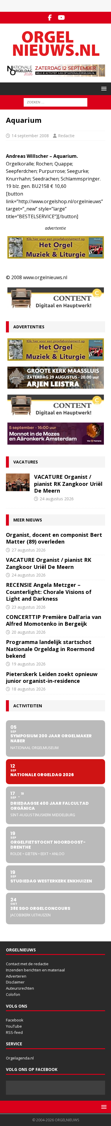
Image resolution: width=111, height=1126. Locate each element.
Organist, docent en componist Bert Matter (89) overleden (54, 538)
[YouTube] (61, 18)
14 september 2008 (30, 135)
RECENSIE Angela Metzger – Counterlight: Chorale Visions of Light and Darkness (48, 591)
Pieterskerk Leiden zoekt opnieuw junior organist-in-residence (51, 677)
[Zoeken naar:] (55, 102)
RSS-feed (14, 1032)
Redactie (66, 135)
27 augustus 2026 (29, 550)
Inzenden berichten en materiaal (35, 970)
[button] (103, 88)
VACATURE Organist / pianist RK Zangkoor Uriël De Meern (68, 483)
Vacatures (25, 462)
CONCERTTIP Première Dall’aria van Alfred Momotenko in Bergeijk (53, 620)
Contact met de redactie (27, 963)
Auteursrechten (20, 988)
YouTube (14, 1026)
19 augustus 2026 (29, 664)
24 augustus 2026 (57, 498)
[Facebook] (50, 18)
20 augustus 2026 (29, 632)
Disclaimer (15, 982)
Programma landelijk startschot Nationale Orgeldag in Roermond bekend (50, 648)
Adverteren (16, 976)
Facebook (14, 1020)
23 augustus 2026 (29, 607)
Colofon (13, 994)
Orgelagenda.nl (20, 1058)
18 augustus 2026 (29, 689)
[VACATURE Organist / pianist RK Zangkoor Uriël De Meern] (18, 482)
